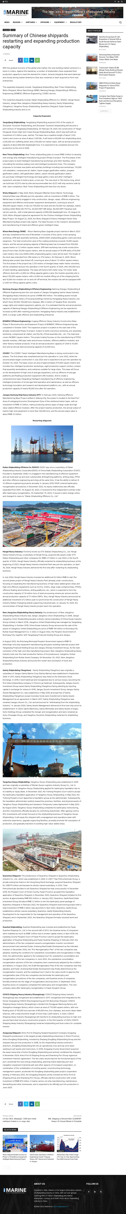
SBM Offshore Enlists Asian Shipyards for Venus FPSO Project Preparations (109, 85)
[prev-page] (4, 1167)
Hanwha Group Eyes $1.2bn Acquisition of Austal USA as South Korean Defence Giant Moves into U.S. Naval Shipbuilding (110, 41)
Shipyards (6, 30)
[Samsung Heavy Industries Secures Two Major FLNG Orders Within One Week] (91, 57)
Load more (104, 111)
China (13, 30)
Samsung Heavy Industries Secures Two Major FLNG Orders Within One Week (109, 57)
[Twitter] (121, 1)
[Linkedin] (118, 1)
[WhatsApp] (37, 60)
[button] (120, 22)
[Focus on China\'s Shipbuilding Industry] (17, 12)
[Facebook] (115, 1)
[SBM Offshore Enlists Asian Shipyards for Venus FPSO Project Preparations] (91, 86)
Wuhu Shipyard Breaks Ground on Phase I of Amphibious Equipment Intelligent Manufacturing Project (15, 1157)
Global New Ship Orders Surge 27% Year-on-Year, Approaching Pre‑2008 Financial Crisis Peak (68, 1157)
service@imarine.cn (60, 1206)
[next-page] (8, 1167)
